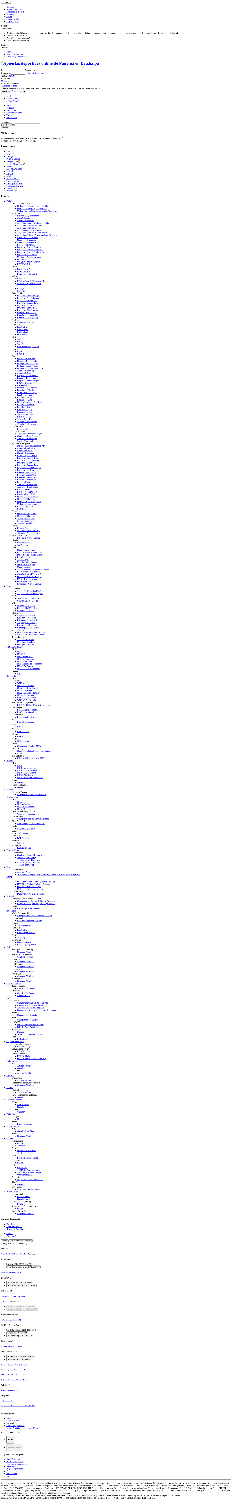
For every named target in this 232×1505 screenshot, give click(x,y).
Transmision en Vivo (15, 12)
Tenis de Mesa (12, 1421)
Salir (23, 91)
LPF (8, 151)
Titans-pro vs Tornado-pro (9, 1390)
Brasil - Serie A (12, 178)
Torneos (9, 115)
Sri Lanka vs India (7, 1401)
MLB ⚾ (10, 154)
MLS (8, 176)
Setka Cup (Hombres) (15, 1425)
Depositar (16, 91)
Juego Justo (11, 1466)
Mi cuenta (5, 81)
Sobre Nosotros (13, 1459)
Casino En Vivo (13, 19)
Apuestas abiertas (9, 86)
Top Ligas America (14, 186)
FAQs (9, 52)
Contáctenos (11, 1471)
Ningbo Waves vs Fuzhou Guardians (13, 1296)
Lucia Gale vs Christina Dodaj (11, 1272)
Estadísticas (11, 1224)
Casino (9, 16)
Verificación (11, 117)
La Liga (9, 156)
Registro (12, 76)
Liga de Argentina (14, 169)
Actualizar (6, 91)
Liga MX (10, 171)
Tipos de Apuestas (14, 1226)
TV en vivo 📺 (12, 181)
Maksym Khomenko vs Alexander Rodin (14, 1380)
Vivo (9, 1233)
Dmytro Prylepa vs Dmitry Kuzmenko (13, 1370)
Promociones (11, 110)
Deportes (10, 7)
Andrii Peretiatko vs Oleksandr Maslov (22, 1428)
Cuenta (5, 88)
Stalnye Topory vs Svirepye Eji (11, 1320)
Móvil (9, 1476)
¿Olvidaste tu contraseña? (36, 73)
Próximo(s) (11, 1236)
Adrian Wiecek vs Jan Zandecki (11, 1346)
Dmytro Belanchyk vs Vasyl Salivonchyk (14, 1365)
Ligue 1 (9, 173)
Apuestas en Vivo (13, 9)
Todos (4, 1241)
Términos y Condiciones (16, 57)
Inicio (8, 105)
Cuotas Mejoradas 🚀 (15, 164)
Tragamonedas (12, 21)
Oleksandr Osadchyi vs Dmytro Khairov (14, 1375)
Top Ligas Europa (14, 183)
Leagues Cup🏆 (13, 161)
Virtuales (10, 14)
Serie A (9, 166)
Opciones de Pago (14, 113)
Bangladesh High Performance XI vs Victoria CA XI (18, 1406)
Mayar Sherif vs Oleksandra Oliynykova (14, 1254)
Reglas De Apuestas (14, 54)
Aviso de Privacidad (14, 1461)
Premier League (13, 159)
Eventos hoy (11, 188)
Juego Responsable (14, 1469)
